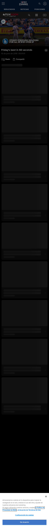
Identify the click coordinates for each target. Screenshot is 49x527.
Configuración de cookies (24, 515)
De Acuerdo (24, 522)
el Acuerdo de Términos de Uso (29, 510)
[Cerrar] (46, 496)
